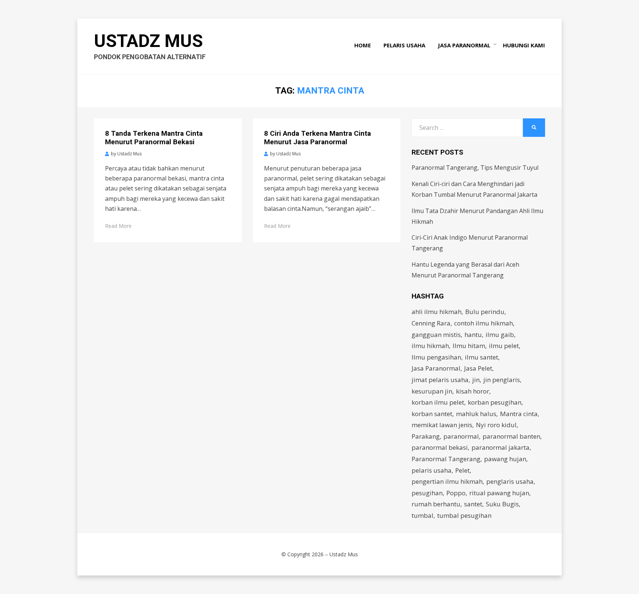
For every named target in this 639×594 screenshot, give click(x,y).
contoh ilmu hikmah (483, 323)
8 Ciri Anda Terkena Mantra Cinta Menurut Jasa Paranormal (317, 137)
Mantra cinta (519, 413)
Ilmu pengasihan (436, 357)
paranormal (461, 436)
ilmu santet (481, 357)
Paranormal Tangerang (446, 459)
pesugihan (427, 493)
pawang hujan (505, 459)
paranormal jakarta (500, 447)
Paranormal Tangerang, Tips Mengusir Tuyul (475, 167)
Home (362, 45)
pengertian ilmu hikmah (447, 481)
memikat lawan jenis (442, 425)
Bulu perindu (484, 311)
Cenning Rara (431, 323)
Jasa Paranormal (464, 45)
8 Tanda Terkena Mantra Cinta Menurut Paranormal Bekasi (154, 137)
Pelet (462, 470)
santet (473, 504)
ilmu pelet (504, 345)
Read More (118, 225)
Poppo (456, 493)
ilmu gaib (500, 334)
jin (476, 379)
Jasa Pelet (478, 368)
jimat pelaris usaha (440, 379)
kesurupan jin (432, 391)
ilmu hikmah (430, 345)
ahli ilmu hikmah (437, 311)
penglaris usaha (510, 481)
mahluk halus (476, 413)
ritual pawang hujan (499, 493)
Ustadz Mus (148, 40)
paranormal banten (511, 436)
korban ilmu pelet (438, 402)
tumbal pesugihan (464, 515)
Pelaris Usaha (404, 45)
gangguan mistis (436, 334)
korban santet (432, 413)
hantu (473, 334)
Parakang (426, 436)
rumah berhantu (436, 504)
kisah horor (472, 391)
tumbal (422, 515)
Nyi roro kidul (496, 425)
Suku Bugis (502, 504)
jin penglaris (501, 379)
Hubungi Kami (524, 45)
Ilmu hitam (469, 345)
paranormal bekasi (440, 447)
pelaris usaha (432, 470)
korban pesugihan (494, 402)
